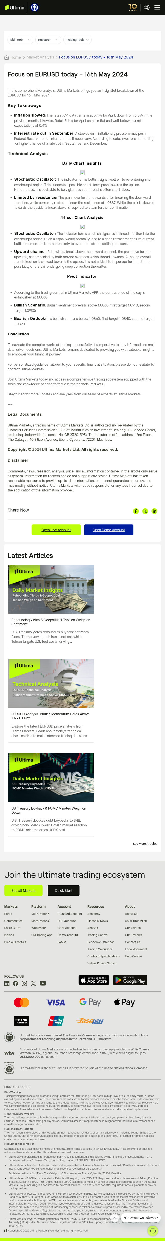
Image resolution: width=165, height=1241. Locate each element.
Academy (93, 914)
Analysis (93, 928)
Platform (38, 906)
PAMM (62, 942)
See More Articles (145, 843)
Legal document (136, 949)
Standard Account (70, 914)
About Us (131, 914)
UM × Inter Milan (136, 921)
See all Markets (23, 890)
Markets (11, 906)
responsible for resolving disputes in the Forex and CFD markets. (66, 1039)
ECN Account (67, 921)
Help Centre (133, 956)
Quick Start (63, 890)
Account (64, 906)
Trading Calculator (99, 949)
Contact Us (133, 942)
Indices (9, 935)
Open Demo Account (109, 530)
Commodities (13, 921)
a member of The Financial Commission (72, 1035)
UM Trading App (41, 935)
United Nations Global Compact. (126, 1068)
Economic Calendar (100, 942)
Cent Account (67, 928)
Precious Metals (15, 942)
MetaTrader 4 (40, 921)
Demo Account (68, 935)
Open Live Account (56, 530)
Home (16, 57)
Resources (95, 906)
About (130, 906)
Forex (8, 914)
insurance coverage (100, 1049)
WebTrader (38, 928)
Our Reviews (133, 935)
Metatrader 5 (40, 914)
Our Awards (133, 928)
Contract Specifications (103, 956)
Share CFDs (12, 928)
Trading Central (97, 935)
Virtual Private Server (101, 963)
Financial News (97, 921)
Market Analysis (40, 57)
